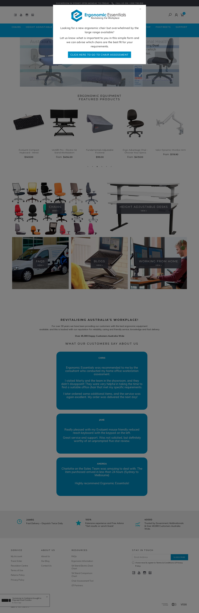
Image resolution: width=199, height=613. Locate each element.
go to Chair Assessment (99, 54)
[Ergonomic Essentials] (98, 15)
